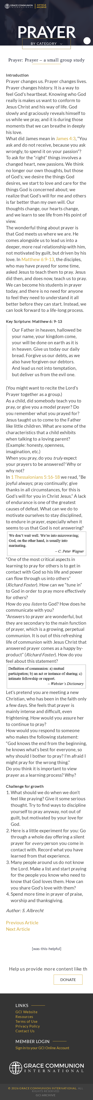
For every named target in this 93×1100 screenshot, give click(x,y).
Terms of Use (27, 1021)
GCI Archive (45, 1095)
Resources (24, 1016)
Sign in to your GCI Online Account (42, 1048)
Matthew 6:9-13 (37, 259)
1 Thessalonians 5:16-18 (35, 477)
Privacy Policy (28, 1026)
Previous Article (22, 922)
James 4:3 (66, 138)
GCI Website (26, 1012)
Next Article (18, 929)
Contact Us (25, 1031)
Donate (68, 979)
